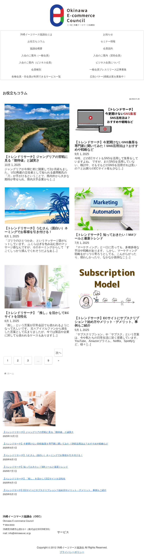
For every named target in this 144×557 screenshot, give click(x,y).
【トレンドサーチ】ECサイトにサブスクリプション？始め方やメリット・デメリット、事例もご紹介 (107, 321)
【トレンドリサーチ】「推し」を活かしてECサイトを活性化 (37, 314)
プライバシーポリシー (72, 552)
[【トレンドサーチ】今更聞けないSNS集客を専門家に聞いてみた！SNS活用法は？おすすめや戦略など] (107, 121)
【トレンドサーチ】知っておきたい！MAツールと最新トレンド (105, 236)
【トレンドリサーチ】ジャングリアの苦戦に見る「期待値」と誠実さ (36, 158)
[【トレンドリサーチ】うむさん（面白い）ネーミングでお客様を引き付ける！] (37, 205)
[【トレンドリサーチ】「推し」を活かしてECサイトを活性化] (37, 286)
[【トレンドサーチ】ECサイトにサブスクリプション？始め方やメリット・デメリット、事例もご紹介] (107, 289)
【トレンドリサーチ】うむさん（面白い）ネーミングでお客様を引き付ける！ (36, 230)
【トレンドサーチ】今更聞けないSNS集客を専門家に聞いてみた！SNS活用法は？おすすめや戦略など (106, 145)
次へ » (58, 354)
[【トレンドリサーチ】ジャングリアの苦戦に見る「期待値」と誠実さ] (37, 128)
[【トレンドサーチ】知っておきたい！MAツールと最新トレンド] (107, 208)
